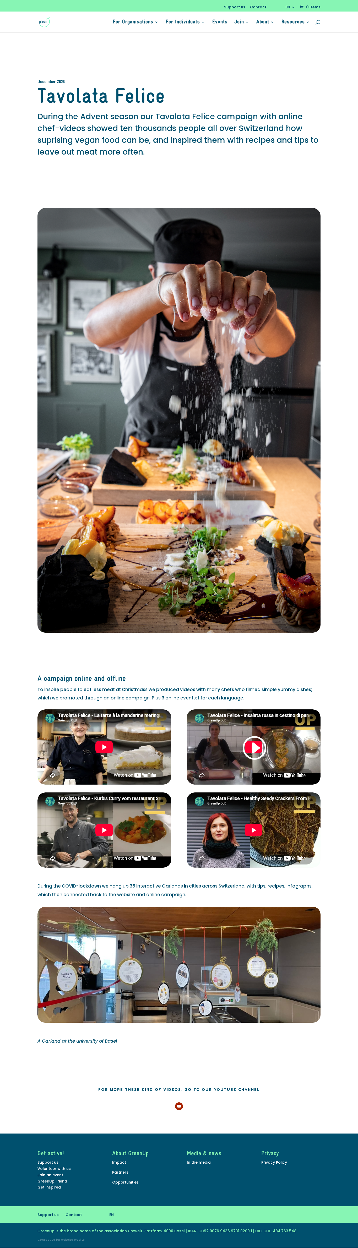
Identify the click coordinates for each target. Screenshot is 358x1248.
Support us (234, 7)
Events (219, 22)
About (262, 22)
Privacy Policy (274, 1162)
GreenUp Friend (52, 1181)
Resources (293, 22)
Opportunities (125, 1182)
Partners (120, 1172)
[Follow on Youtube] (179, 1106)
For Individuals (183, 22)
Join (239, 22)
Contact (258, 7)
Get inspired (49, 1187)
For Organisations (133, 22)
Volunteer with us (54, 1168)
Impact (119, 1162)
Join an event (50, 1175)
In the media (199, 1162)
